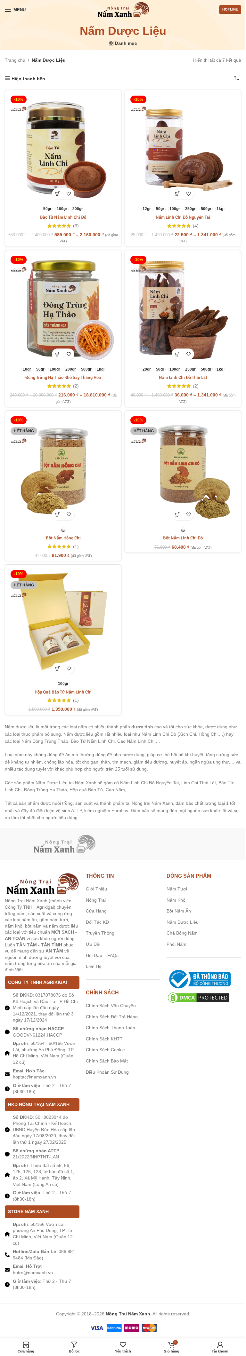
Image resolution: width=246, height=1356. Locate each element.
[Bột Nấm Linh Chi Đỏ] (183, 468)
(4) (196, 225)
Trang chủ (15, 60)
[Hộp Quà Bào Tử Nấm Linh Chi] (63, 622)
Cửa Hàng (96, 910)
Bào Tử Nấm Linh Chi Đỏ (63, 217)
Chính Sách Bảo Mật (107, 1060)
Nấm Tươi (177, 888)
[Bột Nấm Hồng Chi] (63, 468)
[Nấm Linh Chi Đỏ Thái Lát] (183, 308)
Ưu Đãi (93, 944)
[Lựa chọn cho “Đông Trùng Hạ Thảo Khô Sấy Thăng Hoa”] (57, 354)
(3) (76, 225)
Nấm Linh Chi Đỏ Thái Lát (183, 377)
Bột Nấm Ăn (179, 910)
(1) (76, 546)
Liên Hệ (94, 966)
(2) (76, 386)
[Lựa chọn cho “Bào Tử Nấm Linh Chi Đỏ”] (57, 194)
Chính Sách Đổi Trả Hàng (112, 1016)
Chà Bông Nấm (182, 933)
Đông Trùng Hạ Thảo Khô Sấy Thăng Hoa (63, 377)
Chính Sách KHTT (104, 1038)
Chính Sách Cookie (105, 1049)
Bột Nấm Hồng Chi (63, 538)
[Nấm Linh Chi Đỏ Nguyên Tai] (183, 148)
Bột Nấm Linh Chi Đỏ (183, 538)
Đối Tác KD (97, 922)
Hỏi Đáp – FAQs (102, 955)
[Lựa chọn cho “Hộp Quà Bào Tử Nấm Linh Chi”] (57, 668)
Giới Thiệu (96, 888)
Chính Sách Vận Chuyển (111, 1005)
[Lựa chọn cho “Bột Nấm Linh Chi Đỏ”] (177, 514)
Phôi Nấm (176, 944)
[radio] (47, 209)
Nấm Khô (176, 900)
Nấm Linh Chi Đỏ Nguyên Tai (183, 217)
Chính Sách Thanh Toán (110, 1027)
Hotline (230, 9)
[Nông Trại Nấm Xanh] (64, 844)
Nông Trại (96, 900)
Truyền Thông (100, 933)
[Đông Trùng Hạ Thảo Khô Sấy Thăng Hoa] (63, 308)
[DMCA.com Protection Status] (199, 997)
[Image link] (42, 883)
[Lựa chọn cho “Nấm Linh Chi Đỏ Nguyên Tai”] (177, 194)
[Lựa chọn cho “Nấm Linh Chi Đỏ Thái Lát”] (177, 354)
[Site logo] (123, 9)
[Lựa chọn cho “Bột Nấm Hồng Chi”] (57, 514)
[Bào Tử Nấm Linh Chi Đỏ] (63, 148)
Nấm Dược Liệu (183, 922)
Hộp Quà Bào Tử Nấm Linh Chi (63, 692)
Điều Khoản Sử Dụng (107, 1072)
